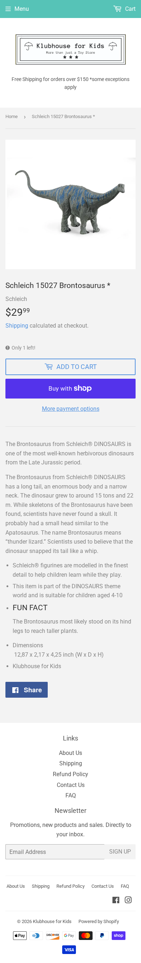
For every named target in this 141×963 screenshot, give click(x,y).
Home (11, 116)
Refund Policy (70, 774)
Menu (21, 8)
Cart (130, 8)
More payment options (70, 408)
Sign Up (120, 851)
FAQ (70, 795)
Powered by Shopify (98, 921)
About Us (70, 753)
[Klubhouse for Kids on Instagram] (128, 900)
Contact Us (71, 785)
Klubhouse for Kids (52, 921)
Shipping (16, 325)
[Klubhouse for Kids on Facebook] (116, 900)
